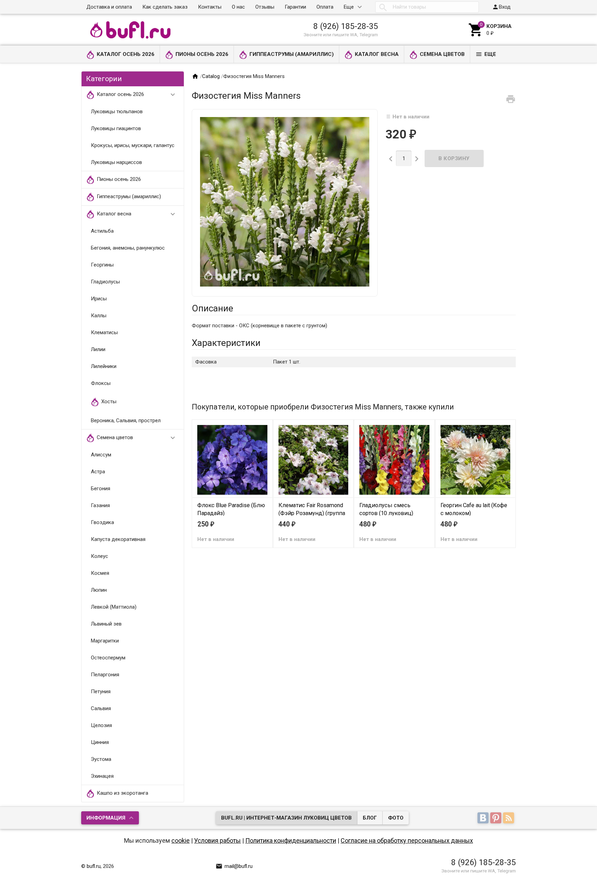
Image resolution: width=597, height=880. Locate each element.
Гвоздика (102, 522)
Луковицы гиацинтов (116, 128)
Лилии (98, 349)
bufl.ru (94, 866)
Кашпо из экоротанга (122, 793)
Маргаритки (105, 641)
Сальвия (101, 708)
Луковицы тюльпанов (117, 111)
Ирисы (99, 299)
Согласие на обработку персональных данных (407, 840)
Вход (501, 6)
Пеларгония (105, 674)
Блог (370, 818)
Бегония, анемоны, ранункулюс (128, 248)
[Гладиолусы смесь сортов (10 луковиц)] (394, 459)
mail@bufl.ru (234, 866)
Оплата (324, 7)
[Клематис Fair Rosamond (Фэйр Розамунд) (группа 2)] (313, 459)
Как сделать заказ (165, 7)
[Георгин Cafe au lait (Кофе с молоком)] (475, 459)
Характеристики (226, 343)
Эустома (101, 759)
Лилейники (103, 366)
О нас (238, 7)
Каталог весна (377, 54)
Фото (396, 818)
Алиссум (101, 455)
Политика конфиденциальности (290, 840)
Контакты (209, 7)
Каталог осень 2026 (125, 54)
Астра (98, 471)
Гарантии (295, 7)
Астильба (102, 231)
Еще (349, 7)
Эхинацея (102, 776)
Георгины (102, 265)
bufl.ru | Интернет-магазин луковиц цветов (286, 818)
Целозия (101, 725)
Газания (100, 505)
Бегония (100, 488)
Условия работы (217, 840)
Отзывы (264, 7)
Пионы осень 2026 (202, 54)
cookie (180, 840)
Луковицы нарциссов (116, 162)
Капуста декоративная (118, 539)
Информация (105, 818)
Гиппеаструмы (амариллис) (291, 54)
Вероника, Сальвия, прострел (126, 420)
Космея (100, 573)
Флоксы (101, 383)
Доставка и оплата (109, 7)
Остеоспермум (108, 658)
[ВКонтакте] (483, 818)
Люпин (99, 590)
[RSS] (509, 818)
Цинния (100, 742)
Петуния (101, 691)
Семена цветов (442, 54)
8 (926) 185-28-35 (345, 26)
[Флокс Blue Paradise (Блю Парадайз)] (232, 459)
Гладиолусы (105, 282)
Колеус (99, 556)
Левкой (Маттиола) (113, 607)
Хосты (108, 401)
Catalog (211, 76)
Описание (212, 308)
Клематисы (104, 332)
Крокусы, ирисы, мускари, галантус (132, 145)
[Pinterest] (496, 818)
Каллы (98, 315)
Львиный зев (106, 624)
